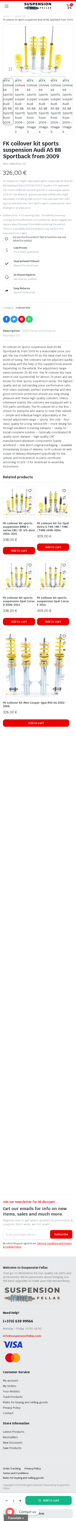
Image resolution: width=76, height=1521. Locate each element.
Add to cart (51, 1500)
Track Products (13, 1397)
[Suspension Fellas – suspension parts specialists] (37, 6)
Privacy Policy (11, 1407)
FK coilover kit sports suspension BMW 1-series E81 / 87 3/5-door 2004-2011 (19, 529)
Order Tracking (12, 1468)
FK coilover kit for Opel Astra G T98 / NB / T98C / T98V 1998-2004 (53, 527)
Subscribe (61, 1234)
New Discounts (12, 1442)
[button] (10, 69)
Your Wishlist (11, 1391)
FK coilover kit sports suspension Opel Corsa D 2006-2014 (18, 601)
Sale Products (12, 1448)
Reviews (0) (11, 335)
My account (10, 1380)
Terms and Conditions (16, 1473)
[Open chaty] (10, 1512)
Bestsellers (10, 1437)
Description (11, 331)
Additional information (39, 331)
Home (6, 16)
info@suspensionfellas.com (22, 1336)
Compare (30, 497)
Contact (8, 1413)
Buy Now (38, 1513)
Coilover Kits (19, 16)
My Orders (9, 1386)
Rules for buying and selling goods (25, 1402)
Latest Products (13, 1432)
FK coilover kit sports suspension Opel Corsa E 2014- (53, 601)
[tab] (11, 331)
